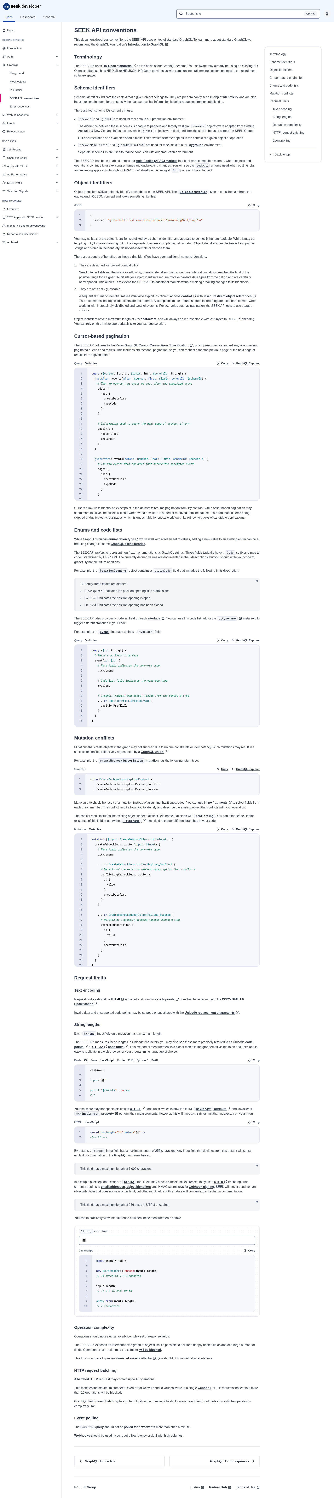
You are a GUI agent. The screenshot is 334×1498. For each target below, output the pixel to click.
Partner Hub (218, 1487)
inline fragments (215, 802)
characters (148, 319)
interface (153, 618)
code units (116, 1047)
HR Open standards (117, 66)
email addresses (113, 1186)
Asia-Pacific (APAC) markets (156, 160)
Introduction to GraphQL (146, 44)
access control (181, 296)
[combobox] (248, 14)
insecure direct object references (228, 296)
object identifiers (225, 97)
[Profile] (327, 14)
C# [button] (86, 1060)
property (95, 1113)
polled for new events (139, 1427)
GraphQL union (152, 751)
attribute (211, 1109)
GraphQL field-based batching (96, 1401)
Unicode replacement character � (209, 1012)
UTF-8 (231, 319)
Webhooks (82, 1435)
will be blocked (150, 1349)
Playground (195, 145)
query (93, 1427)
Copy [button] (256, 205)
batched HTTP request (93, 1379)
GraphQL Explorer (248, 363)
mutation (129, 760)
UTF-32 (97, 1047)
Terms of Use (245, 1487)
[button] (119, 1461)
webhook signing (201, 1186)
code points (166, 999)
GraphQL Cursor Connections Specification (156, 345)
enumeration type (121, 539)
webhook (204, 1388)
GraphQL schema (127, 1155)
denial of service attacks (134, 1358)
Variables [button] (91, 363)
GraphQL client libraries (128, 543)
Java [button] (94, 1060)
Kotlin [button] (121, 1060)
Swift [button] (154, 1060)
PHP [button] (130, 1060)
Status (195, 1487)
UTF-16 (135, 1109)
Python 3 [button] (142, 1060)
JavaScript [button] (107, 1060)
